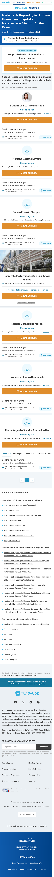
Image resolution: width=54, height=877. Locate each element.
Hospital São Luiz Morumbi (14, 525)
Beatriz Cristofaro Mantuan (27, 105)
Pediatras (8, 634)
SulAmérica (12, 869)
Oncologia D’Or (36, 863)
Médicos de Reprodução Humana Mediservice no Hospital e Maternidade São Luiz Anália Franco (27, 570)
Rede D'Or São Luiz (19, 863)
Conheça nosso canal (15, 702)
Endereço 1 (6, 454)
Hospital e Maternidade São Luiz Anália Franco (27, 56)
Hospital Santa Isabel (12, 520)
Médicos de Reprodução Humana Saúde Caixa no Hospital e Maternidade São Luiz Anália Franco (27, 594)
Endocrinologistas (11, 629)
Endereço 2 (17, 454)
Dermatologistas (11, 660)
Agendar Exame (33, 2)
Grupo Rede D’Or (40, 826)
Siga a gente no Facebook (31, 702)
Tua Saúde (6, 2)
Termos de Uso (34, 775)
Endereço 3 (29, 454)
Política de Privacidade (11, 775)
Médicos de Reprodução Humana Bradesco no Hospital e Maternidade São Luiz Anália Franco (26, 562)
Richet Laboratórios (28, 869)
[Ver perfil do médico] (27, 97)
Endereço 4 (41, 454)
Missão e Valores (35, 763)
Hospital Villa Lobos (11, 510)
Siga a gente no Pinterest (38, 702)
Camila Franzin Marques (27, 212)
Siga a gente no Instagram (23, 702)
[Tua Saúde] (27, 693)
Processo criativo (9, 769)
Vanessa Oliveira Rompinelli (27, 377)
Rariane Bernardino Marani (27, 323)
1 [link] (27, 480)
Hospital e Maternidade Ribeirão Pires (19, 536)
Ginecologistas (10, 654)
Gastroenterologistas (13, 644)
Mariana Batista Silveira (27, 158)
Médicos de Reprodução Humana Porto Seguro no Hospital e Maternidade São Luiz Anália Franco (27, 578)
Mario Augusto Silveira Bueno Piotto (27, 430)
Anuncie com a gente (10, 781)
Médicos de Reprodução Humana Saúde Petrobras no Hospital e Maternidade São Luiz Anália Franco (25, 602)
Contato (32, 781)
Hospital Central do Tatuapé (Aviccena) (20, 505)
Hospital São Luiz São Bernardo (16, 531)
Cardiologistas (10, 649)
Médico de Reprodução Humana (38, 673)
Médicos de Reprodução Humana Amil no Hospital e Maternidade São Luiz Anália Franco (24, 586)
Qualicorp (42, 869)
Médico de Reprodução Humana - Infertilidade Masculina (26, 624)
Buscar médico (19, 2)
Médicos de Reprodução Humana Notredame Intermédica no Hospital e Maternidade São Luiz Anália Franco (27, 610)
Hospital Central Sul (12, 541)
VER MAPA (47, 137)
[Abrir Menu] (4, 8)
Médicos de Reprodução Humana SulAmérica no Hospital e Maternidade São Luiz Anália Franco (27, 554)
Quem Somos (7, 763)
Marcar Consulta (18, 673)
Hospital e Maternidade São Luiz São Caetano (22, 515)
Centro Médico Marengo (14, 129)
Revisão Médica (35, 769)
